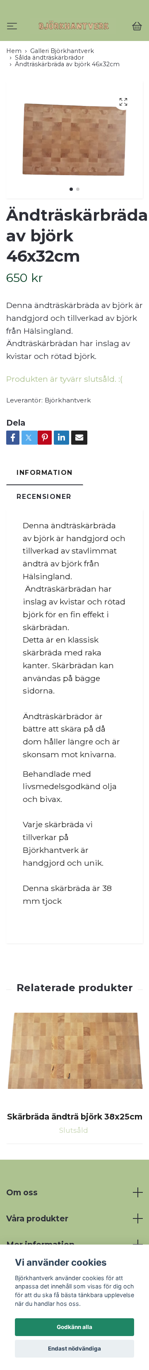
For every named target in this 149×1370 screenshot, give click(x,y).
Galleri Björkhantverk (62, 85)
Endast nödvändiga (74, 1348)
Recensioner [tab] (44, 531)
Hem (14, 85)
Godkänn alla (74, 1327)
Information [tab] (45, 507)
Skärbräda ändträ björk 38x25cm (74, 1151)
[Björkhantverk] (74, 43)
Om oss (22, 1227)
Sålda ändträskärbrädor (49, 92)
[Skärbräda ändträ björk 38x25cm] (74, 1093)
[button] (71, 223)
